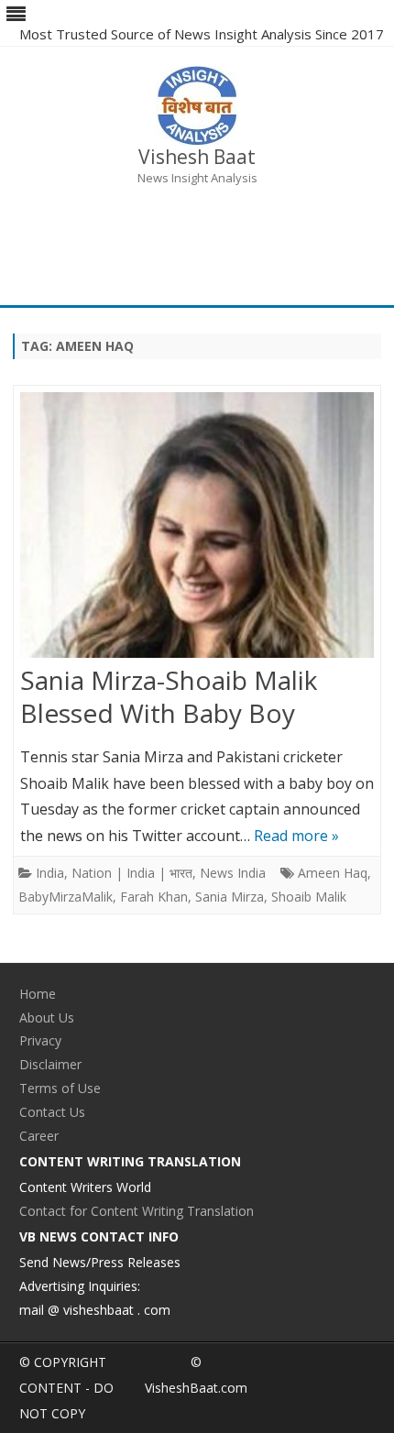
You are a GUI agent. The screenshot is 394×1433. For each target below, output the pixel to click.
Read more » (296, 836)
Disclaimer (50, 1064)
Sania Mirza (229, 896)
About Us (46, 1017)
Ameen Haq (332, 872)
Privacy (40, 1040)
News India (233, 872)
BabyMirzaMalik (65, 896)
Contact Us (52, 1112)
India (50, 872)
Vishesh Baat (197, 157)
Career (39, 1135)
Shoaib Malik (308, 896)
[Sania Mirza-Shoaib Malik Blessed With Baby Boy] (197, 528)
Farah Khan (154, 896)
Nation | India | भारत (131, 872)
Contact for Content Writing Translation (136, 1211)
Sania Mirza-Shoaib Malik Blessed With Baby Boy (168, 696)
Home (37, 993)
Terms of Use (60, 1088)
